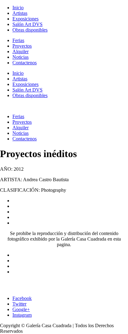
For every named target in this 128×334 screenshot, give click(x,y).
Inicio (18, 7)
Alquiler (20, 51)
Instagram (22, 315)
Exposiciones (25, 18)
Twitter (19, 303)
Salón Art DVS (27, 24)
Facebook (22, 298)
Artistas (19, 13)
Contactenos (24, 62)
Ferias (18, 40)
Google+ (21, 309)
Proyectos (22, 46)
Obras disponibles (30, 29)
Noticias (20, 57)
